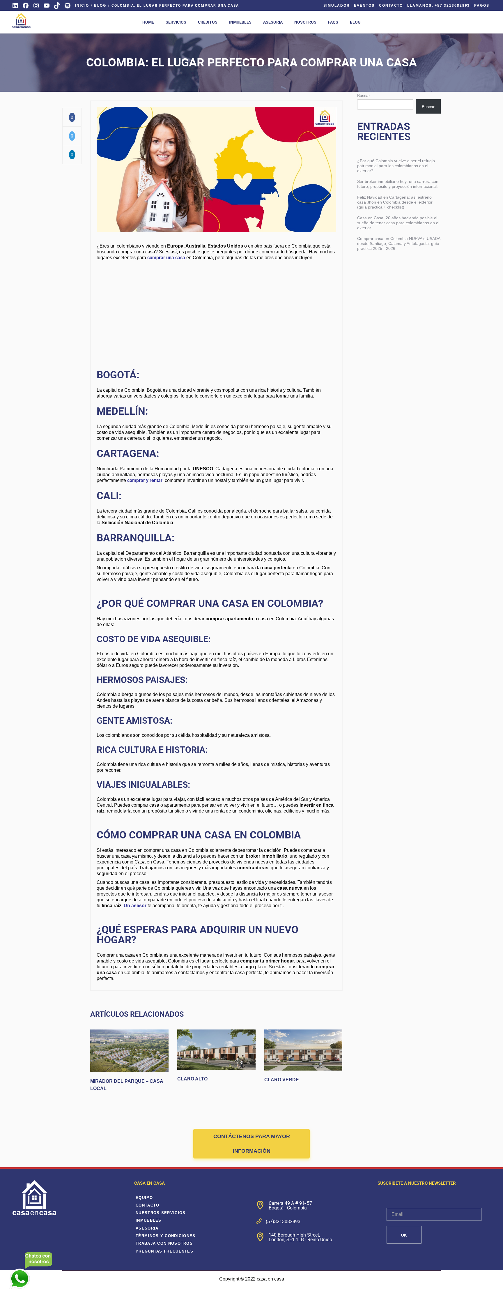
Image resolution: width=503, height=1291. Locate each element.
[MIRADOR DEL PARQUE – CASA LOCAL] (129, 1050)
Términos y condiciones (166, 1236)
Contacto (391, 5)
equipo (144, 1197)
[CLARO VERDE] (303, 1049)
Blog (100, 5)
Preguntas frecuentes (164, 1251)
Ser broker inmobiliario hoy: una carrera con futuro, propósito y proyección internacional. (397, 184)
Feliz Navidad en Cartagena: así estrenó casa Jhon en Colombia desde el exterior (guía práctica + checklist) (395, 202)
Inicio (82, 5)
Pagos (481, 5)
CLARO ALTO (192, 1078)
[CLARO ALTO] (216, 1049)
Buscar (363, 95)
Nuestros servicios (160, 1213)
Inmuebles (149, 1220)
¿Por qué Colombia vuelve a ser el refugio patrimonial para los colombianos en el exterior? (396, 165)
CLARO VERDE (281, 1079)
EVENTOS (364, 5)
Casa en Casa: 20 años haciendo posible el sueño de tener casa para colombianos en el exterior (398, 223)
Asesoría (147, 1228)
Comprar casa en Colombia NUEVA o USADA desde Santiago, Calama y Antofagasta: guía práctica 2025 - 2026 (398, 243)
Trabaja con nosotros (164, 1243)
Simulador (336, 5)
